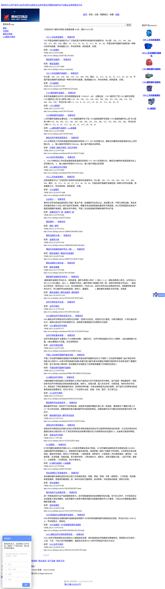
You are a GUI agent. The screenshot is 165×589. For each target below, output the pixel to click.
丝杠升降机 (72, 148)
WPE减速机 (54, 525)
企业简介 (50, 199)
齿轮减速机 (54, 505)
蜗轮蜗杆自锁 (55, 415)
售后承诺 (42, 561)
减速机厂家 (69, 212)
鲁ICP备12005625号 (72, 584)
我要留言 (104, 15)
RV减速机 (50, 445)
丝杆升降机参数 (56, 345)
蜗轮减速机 (54, 253)
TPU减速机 (54, 50)
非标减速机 (54, 483)
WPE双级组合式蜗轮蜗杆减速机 (59, 515)
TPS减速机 (54, 83)
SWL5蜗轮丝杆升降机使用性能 (59, 534)
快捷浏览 (71, 37)
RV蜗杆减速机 (56, 463)
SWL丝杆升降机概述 (55, 157)
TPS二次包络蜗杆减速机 (56, 73)
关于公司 (9, 5)
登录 (91, 15)
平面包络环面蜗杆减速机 (60, 368)
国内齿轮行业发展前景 (55, 492)
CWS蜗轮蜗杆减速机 (55, 115)
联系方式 (78, 5)
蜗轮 (5, 28)
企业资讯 (39, 5)
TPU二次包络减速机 (54, 37)
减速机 (31, 566)
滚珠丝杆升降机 (56, 435)
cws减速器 (71, 128)
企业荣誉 (70, 5)
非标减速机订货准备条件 (56, 473)
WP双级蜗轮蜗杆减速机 (71, 525)
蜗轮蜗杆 (50, 222)
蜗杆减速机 (65, 292)
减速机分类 (54, 240)
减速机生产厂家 (56, 212)
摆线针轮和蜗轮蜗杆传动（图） (59, 249)
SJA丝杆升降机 (56, 393)
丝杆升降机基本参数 (54, 335)
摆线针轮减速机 (67, 253)
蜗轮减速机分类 (53, 235)
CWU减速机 (55, 106)
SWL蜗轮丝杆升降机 (58, 167)
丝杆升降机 (54, 306)
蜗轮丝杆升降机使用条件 (56, 138)
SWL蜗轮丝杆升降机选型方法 (58, 316)
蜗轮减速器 (54, 267)
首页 (3, 5)
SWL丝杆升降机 (56, 544)
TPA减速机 (54, 190)
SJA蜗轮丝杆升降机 (54, 377)
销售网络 (33, 561)
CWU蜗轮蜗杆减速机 (55, 93)
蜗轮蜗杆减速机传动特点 (56, 277)
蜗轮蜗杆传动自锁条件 (55, 403)
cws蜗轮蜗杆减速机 (58, 128)
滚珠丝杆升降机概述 (54, 425)
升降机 (6, 31)
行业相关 (32, 5)
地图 (117, 15)
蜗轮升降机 (8, 34)
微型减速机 (54, 64)
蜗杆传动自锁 (68, 415)
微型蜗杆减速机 (53, 60)
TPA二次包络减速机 (54, 177)
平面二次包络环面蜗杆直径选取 (59, 355)
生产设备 (63, 5)
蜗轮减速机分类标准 (54, 263)
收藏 (112, 15)
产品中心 (16, 5)
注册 (96, 15)
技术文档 (24, 5)
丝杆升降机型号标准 (54, 302)
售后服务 (55, 5)
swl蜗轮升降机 (9, 37)
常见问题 (47, 5)
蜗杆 (57, 226)
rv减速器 (67, 463)
